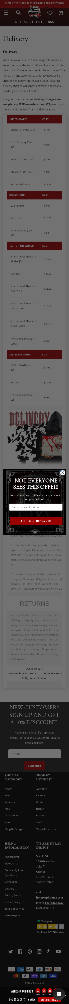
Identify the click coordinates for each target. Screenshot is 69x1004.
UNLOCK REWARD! (36, 521)
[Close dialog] (62, 472)
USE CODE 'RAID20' (49, 1000)
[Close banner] (65, 995)
